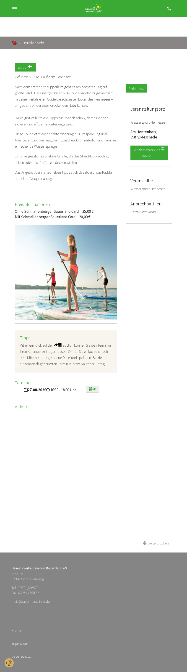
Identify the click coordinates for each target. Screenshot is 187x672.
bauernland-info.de (14, 42)
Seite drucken (157, 543)
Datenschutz (21, 656)
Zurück (23, 67)
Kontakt (17, 630)
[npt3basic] (93, 8)
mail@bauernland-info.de (30, 601)
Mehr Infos (136, 88)
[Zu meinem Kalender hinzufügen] (92, 389)
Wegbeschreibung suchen (147, 153)
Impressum (19, 643)
